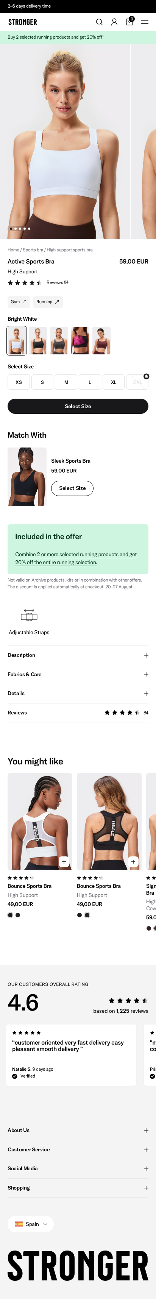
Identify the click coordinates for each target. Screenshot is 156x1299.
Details (16, 693)
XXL (137, 382)
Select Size (72, 488)
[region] (78, 852)
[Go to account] (114, 22)
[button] (78, 283)
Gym (15, 302)
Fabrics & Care (25, 674)
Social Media (23, 1168)
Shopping (19, 1187)
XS (19, 382)
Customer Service (29, 1149)
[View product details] (40, 894)
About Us (18, 1130)
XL (113, 382)
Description (21, 655)
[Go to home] (23, 22)
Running (44, 302)
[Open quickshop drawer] (64, 861)
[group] (40, 852)
